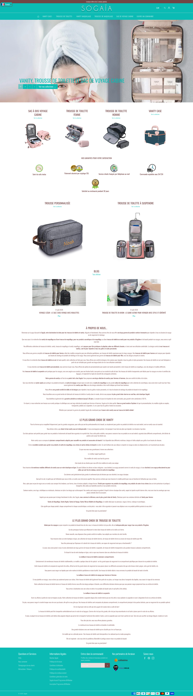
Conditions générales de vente (58, 676)
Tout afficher (96, 274)
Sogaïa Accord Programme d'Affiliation (61, 680)
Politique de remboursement (58, 673)
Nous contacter (22, 661)
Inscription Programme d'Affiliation (60, 684)
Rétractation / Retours (25, 669)
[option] (96, 61)
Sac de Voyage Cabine (124, 16)
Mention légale (54, 658)
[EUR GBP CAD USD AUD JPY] (158, 8)
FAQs (19, 658)
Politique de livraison (56, 661)
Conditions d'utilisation (56, 665)
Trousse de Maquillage (103, 16)
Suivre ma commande (145, 16)
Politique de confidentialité (57, 669)
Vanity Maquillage (83, 16)
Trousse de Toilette (64, 16)
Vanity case (47, 16)
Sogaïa (25, 693)
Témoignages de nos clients (26, 665)
